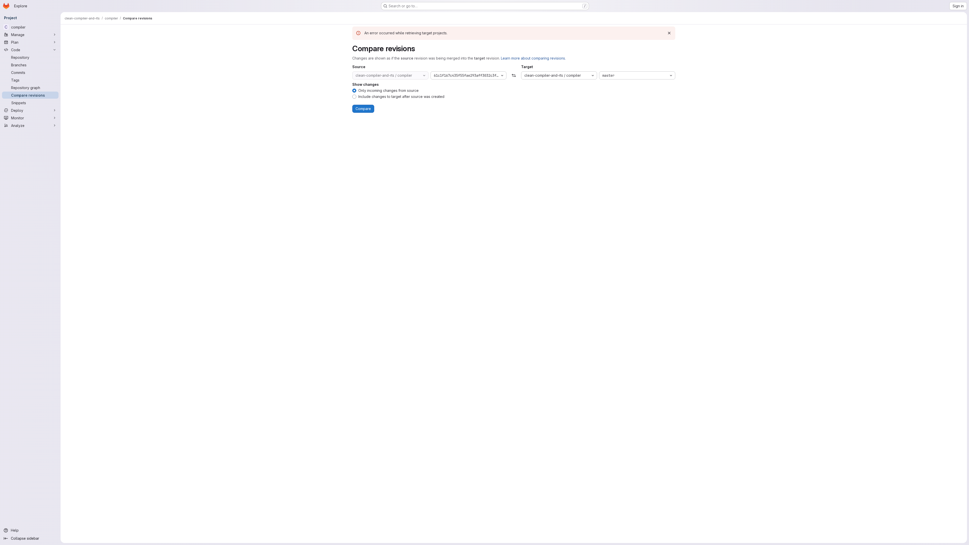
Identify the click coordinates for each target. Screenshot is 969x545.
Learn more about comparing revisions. (533, 58)
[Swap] (513, 75)
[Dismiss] (669, 33)
